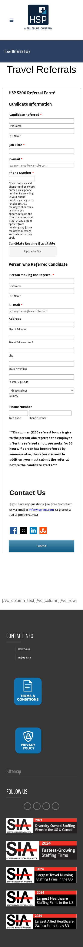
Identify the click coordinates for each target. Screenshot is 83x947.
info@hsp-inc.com (24, 657)
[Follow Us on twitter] (37, 806)
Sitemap (13, 773)
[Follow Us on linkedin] (55, 806)
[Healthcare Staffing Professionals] (38, 17)
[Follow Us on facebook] (27, 806)
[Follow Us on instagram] (46, 806)
